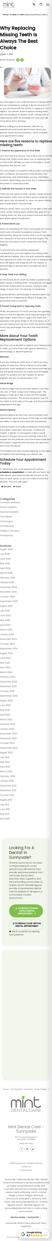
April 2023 (5, 714)
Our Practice (16, 1089)
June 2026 (5, 558)
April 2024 (5, 667)
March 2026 (6, 572)
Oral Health (6, 516)
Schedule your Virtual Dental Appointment (28, 925)
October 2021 (7, 795)
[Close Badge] (48, 1230)
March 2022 (6, 771)
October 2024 (7, 643)
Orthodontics (7, 526)
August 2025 (6, 606)
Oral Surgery (6, 521)
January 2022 (7, 780)
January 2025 (7, 634)
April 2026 (5, 568)
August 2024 (6, 653)
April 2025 (5, 624)
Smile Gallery (40, 1089)
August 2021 (6, 799)
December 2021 (8, 785)
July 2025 (5, 610)
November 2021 (8, 790)
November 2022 (8, 738)
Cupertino (26, 1226)
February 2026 (7, 577)
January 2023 (7, 728)
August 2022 (6, 752)
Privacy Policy (26, 1170)
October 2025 (7, 596)
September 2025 (9, 601)
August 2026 (6, 549)
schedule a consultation (12, 472)
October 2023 (7, 691)
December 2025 (8, 587)
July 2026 (5, 554)
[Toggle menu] (47, 5)
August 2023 (6, 700)
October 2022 (7, 743)
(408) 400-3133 (26, 1143)
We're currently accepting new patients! (24, 933)
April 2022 (5, 766)
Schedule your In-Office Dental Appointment (28, 911)
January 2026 (7, 582)
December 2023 (8, 681)
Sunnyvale (11, 1223)
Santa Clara (23, 1223)
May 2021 (4, 814)
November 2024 (8, 639)
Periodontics (6, 535)
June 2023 (5, 705)
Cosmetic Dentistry (10, 502)
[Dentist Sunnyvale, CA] (9, 8)
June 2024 (5, 658)
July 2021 (4, 804)
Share (18, 486)
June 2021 (5, 809)
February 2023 (7, 724)
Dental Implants (8, 507)
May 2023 (5, 710)
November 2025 (8, 591)
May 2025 (5, 620)
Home (6, 1089)
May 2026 (5, 563)
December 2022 (8, 733)
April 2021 (5, 818)
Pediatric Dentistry (10, 530)
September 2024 (9, 648)
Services (28, 1089)
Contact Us (26, 1167)
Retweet (7, 486)
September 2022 (9, 747)
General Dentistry (9, 511)
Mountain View (38, 1223)
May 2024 (5, 662)
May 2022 (5, 762)
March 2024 (6, 672)
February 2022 (7, 776)
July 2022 (5, 757)
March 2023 (6, 719)
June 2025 (5, 615)
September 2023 (9, 695)
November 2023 (8, 686)
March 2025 (6, 629)
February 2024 (7, 676)
